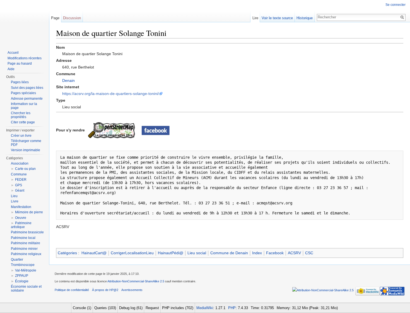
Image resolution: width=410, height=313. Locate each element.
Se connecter (395, 5)
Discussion (72, 18)
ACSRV (294, 253)
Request (152, 308)
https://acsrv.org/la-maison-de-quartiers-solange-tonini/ (110, 93)
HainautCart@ (94, 253)
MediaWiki (204, 308)
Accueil (13, 53)
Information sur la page (24, 106)
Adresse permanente (27, 99)
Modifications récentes (25, 58)
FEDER (20, 180)
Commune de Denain (229, 253)
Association (19, 163)
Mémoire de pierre (29, 212)
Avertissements (132, 290)
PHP (232, 308)
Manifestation (21, 207)
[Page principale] (24, 22)
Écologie (21, 281)
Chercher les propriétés (20, 115)
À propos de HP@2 (105, 290)
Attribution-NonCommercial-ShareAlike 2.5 (135, 281)
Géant (19, 190)
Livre (14, 201)
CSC (309, 253)
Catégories (67, 253)
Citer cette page (23, 122)
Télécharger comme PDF (26, 143)
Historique (304, 18)
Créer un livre (21, 136)
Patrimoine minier (24, 249)
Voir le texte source (277, 18)
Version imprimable (25, 150)
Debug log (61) (131, 308)
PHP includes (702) (177, 308)
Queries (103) (105, 308)
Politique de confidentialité (72, 290)
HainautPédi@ (170, 253)
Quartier (17, 259)
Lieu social (196, 253)
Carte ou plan (25, 169)
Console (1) (82, 308)
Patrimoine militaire (25, 243)
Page (55, 18)
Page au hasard (20, 63)
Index (257, 253)
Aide (11, 69)
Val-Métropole (25, 270)
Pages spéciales (23, 93)
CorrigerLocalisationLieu (132, 253)
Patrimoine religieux (26, 254)
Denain (68, 80)
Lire (255, 18)
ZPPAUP (21, 276)
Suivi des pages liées (27, 88)
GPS (18, 185)
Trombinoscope (23, 265)
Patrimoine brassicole (27, 232)
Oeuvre (20, 218)
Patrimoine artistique (21, 225)
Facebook (275, 253)
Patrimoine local (23, 238)
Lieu (14, 196)
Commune (19, 174)
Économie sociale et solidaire (26, 288)
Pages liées (20, 82)
